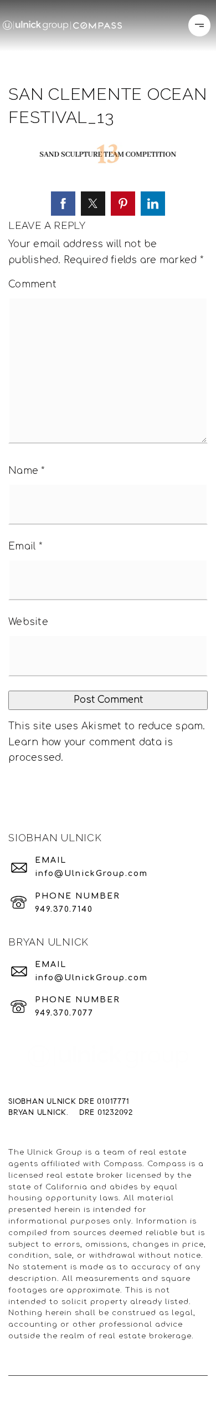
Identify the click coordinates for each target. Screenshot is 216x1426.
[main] (108, 401)
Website (28, 622)
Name (26, 471)
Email (25, 546)
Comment (32, 284)
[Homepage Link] (62, 25)
